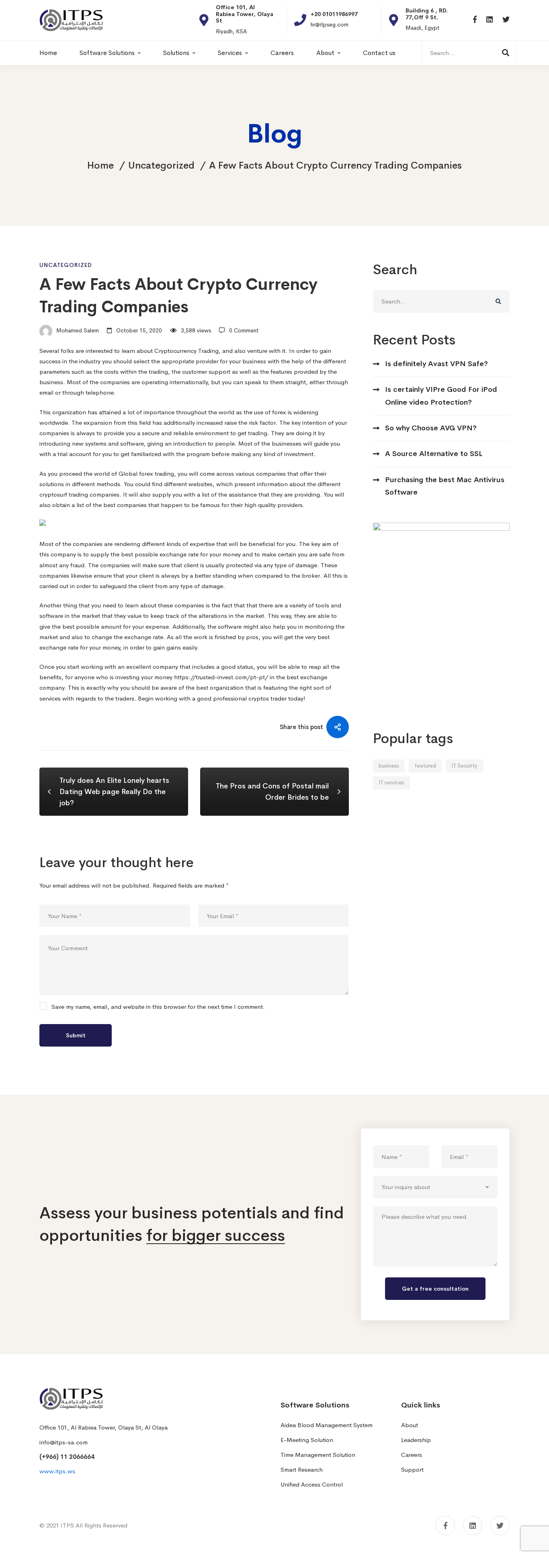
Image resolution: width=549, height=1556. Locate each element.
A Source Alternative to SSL (433, 453)
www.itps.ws (57, 1471)
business (389, 765)
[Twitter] (506, 20)
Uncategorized (161, 165)
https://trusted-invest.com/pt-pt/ (221, 677)
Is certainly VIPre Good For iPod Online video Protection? (441, 395)
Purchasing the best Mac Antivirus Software (444, 486)
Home (100, 165)
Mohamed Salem (77, 330)
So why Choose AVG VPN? (431, 428)
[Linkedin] (489, 20)
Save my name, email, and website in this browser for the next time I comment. (158, 1006)
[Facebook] (475, 20)
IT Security (464, 765)
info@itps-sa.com (63, 1442)
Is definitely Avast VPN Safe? (436, 363)
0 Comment (243, 330)
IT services (391, 782)
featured (425, 765)
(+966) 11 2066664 (66, 1456)
